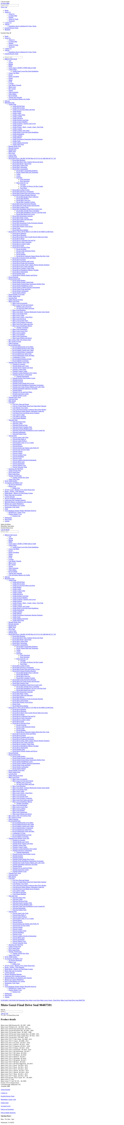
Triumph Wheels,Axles (19, 395)
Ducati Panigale (13, 277)
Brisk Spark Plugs (14, 474)
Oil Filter (23, 184)
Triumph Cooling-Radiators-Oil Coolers (24, 373)
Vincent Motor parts (18, 462)
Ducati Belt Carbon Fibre (20, 165)
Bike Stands (12, 401)
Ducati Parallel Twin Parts (17, 294)
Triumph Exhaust (17, 381)
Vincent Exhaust (17, 451)
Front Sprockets (25, 179)
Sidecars (7, 101)
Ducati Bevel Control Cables (21, 244)
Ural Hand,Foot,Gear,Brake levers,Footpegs (25, 413)
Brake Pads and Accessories (13, 495)
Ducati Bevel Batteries (19, 233)
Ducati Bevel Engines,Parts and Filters (24, 258)
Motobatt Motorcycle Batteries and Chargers (18, 502)
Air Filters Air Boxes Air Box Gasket (31, 186)
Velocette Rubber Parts (19, 434)
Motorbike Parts (9, 102)
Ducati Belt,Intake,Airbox (20, 218)
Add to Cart (4, 1013)
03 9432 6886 (5, 3)
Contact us (4, 1093)
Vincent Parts (13, 435)
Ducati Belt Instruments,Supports (22, 216)
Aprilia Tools (16, 141)
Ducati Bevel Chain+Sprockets (21, 242)
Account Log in (5, 1106)
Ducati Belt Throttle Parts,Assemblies (27, 211)
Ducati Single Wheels (19, 293)
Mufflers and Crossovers (23, 306)
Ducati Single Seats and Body (21, 289)
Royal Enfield (13, 95)
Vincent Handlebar (18, 456)
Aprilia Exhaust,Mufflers (20, 122)
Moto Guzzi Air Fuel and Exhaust (22, 305)
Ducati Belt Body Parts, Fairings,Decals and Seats (27, 162)
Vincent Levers (17, 458)
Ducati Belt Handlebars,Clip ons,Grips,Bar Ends (31, 212)
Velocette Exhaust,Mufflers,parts (22, 429)
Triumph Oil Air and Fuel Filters (22, 392)
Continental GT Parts (18, 357)
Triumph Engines (17, 380)
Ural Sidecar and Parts (19, 416)
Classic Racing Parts (15, 470)
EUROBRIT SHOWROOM (10, 1000)
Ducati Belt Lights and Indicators (22, 219)
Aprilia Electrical (17, 118)
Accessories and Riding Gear (13, 483)
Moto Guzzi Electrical (19, 319)
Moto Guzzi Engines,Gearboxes (22, 322)
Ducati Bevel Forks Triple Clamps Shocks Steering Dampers (31, 265)
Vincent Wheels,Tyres (19, 465)
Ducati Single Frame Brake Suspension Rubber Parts (28, 284)
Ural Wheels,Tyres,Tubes (20, 408)
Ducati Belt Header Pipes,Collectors (27, 197)
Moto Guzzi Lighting (18, 333)
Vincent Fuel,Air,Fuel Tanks (21, 449)
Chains (18, 176)
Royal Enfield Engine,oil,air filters (22, 347)
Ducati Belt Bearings (18, 160)
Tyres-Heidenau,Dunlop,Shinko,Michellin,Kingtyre (20, 510)
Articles (7, 24)
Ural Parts (12, 402)
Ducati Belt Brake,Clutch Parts (21, 163)
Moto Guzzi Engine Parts (20, 320)
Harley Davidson (14, 76)
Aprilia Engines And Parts (20, 120)
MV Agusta (12, 89)
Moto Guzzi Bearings (19, 310)
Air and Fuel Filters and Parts (25, 308)
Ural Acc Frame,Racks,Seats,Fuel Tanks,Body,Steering (29, 406)
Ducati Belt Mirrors (18, 221)
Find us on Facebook (7, 1109)
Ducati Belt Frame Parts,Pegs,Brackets (24, 204)
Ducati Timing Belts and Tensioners (27, 172)
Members (7, 29)
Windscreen (8, 517)
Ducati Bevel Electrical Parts (21, 247)
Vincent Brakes (17, 444)
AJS (10, 61)
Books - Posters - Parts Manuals (14, 491)
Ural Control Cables (18, 415)
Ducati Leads (20, 252)
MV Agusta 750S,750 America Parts (20, 340)
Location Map (13, 15)
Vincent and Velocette (15, 97)
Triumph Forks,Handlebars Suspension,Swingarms (27, 385)
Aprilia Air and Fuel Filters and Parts (23, 109)
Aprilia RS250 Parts (18, 106)
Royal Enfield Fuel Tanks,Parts (21, 354)
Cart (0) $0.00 (5, 529)
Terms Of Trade (13, 19)
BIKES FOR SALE (11, 59)
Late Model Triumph (15, 85)
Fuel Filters (23, 188)
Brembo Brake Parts (15, 146)
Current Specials (10, 497)
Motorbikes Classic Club (8, 1099)
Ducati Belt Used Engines (20, 225)
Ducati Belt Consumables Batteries (27, 170)
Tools (6, 509)
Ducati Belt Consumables (20, 169)
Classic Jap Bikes (14, 73)
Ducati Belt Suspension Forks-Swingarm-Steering (27, 223)
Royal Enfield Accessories (20, 361)
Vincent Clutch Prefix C (19, 441)
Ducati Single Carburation (20, 291)
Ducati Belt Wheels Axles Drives (22, 226)
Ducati (11, 75)
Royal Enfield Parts (14, 345)
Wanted (11, 17)
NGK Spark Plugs (14, 472)
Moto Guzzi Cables (18, 315)
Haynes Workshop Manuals (13, 498)
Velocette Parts (13, 420)
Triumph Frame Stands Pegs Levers (23, 383)
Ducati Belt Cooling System (21, 190)
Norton (11, 90)
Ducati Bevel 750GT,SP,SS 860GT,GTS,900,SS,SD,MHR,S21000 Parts (31, 231)
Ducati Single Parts (14, 279)
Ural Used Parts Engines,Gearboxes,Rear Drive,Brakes (29, 409)
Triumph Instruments (22, 376)
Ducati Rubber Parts (18, 273)
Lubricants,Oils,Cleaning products (15, 500)
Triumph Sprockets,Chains (20, 394)
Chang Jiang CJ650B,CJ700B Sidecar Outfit (22, 68)
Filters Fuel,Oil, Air (22, 183)
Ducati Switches (21, 249)
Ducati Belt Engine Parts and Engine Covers (26, 193)
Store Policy (8, 519)
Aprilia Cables (16, 113)
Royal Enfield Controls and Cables (23, 350)
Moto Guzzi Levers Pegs (20, 331)
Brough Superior (14, 148)
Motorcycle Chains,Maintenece (14, 503)
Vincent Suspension (18, 463)
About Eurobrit (5, 1089)
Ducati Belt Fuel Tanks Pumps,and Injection (25, 205)
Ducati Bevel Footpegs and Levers (23, 261)
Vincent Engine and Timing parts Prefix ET (25, 448)
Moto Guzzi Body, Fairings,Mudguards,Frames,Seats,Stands (30, 312)
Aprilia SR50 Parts (18, 144)
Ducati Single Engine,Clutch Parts (22, 282)
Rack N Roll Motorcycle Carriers (15, 505)
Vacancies (12, 21)
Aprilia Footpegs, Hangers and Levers (24, 123)
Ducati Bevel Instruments (20, 272)
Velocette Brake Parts (18, 422)
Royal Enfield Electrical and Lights (23, 348)
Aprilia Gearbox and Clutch (20, 130)
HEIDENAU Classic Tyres (17, 512)
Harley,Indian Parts (14, 296)
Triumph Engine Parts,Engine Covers (23, 378)
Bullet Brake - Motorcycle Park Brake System (19, 493)
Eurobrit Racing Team (11, 28)
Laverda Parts (13, 298)
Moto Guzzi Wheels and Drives (22, 338)
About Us (8, 12)
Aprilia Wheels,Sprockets (20, 143)
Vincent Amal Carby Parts (20, 437)
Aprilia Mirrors (17, 137)
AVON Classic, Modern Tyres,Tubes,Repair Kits (20, 490)
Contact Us (8, 22)
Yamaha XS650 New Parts (20, 477)
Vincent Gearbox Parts (19, 455)
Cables (18, 174)
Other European (13, 92)
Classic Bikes (13, 69)
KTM (10, 82)
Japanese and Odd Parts (16, 469)
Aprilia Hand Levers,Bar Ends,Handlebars (25, 71)
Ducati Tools (16, 228)
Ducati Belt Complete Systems (25, 202)
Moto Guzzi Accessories (19, 303)
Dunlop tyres (16, 516)
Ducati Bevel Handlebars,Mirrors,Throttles (25, 270)
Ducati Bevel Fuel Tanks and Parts (23, 266)
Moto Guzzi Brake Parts (19, 313)
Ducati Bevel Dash (18, 245)
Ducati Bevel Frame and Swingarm (23, 263)
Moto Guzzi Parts (14, 301)
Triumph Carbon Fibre (19, 369)
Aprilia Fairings (17, 125)
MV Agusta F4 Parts (15, 341)
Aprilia (11, 62)
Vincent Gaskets (17, 453)
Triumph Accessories (18, 364)
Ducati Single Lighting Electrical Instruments (26, 287)
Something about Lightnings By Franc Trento (22, 26)
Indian (10, 80)
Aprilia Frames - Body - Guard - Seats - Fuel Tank (27, 127)
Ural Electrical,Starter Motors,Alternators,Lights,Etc (28, 411)
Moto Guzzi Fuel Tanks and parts (22, 324)
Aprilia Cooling (17, 116)
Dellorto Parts (13, 157)
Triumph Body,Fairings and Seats (22, 367)
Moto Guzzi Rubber (18, 334)
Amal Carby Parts (14, 479)
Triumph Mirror (17, 390)
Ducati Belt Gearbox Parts (20, 207)
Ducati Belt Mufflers (22, 198)
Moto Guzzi (12, 87)
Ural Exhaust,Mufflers (19, 418)
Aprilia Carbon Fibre (18, 115)
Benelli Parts (12, 150)
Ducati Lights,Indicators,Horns (25, 251)
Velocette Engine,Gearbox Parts (22, 427)
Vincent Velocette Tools (19, 467)
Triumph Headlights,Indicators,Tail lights (24, 388)
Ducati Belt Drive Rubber (20, 230)
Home (6, 10)
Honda (11, 78)
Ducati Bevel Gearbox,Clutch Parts (23, 268)
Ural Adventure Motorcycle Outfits (19, 99)
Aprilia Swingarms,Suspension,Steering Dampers (27, 139)
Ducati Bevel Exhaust (19, 259)
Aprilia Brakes (16, 111)
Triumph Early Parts (15, 397)
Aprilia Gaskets (17, 129)
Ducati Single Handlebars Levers (22, 286)
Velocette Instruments (18, 432)
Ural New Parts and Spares (20, 404)
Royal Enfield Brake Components (22, 352)
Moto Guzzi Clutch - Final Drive (22, 317)
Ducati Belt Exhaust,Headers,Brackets (24, 195)
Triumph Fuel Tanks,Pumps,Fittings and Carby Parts (28, 387)
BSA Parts (12, 153)
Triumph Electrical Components (22, 374)
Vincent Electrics (17, 446)
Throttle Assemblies (22, 327)
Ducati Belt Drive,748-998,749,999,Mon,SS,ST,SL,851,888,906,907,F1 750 (32, 158)
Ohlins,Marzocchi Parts (16, 299)
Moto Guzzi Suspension (19, 336)
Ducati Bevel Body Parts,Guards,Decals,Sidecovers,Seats (30, 237)
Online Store (5, 1103)
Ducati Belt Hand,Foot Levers (25, 214)
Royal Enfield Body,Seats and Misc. (23, 355)
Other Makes (12, 94)
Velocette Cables (17, 423)
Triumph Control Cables (19, 371)
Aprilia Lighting (17, 136)
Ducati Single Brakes (18, 280)
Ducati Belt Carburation (19, 167)
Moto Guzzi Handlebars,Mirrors (22, 326)
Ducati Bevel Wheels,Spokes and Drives (24, 275)
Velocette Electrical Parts (20, 425)
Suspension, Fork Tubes (12, 507)
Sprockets (19, 177)
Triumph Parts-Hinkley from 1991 (19, 362)
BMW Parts (12, 151)
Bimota (11, 64)
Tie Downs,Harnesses (15, 484)
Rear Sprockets (24, 181)
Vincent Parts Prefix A (19, 439)
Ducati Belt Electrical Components (23, 191)
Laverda (11, 83)
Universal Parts (13, 399)
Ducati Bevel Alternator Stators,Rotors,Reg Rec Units (32, 256)
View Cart (4, 7)
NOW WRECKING (11, 481)
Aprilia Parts (12, 104)
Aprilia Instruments (18, 134)
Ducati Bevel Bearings (19, 235)
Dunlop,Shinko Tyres (15, 514)
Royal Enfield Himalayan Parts (21, 359)
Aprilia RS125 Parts (18, 108)
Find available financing (8, 1112)
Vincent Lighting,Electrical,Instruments (24, 460)
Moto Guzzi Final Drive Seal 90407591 (73, 1000)
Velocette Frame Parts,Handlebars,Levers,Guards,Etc (28, 430)
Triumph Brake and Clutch (20, 366)
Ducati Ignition (20, 254)
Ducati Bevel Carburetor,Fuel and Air (23, 240)
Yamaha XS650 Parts (15, 476)
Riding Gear (12, 486)
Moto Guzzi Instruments (19, 329)
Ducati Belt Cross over (23, 200)
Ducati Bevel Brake (18, 238)
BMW (10, 66)
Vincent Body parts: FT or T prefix (23, 442)
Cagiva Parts (12, 155)
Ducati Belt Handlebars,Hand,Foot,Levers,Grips (27, 209)
